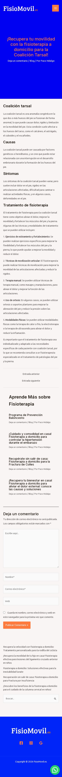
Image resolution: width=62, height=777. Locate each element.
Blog (32, 60)
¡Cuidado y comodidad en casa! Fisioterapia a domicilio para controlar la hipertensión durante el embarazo (30, 438)
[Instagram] (31, 743)
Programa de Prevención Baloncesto (25, 416)
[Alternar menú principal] (55, 8)
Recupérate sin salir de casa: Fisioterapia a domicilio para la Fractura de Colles (29, 461)
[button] (55, 770)
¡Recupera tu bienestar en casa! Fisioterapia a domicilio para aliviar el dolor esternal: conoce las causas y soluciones (30, 485)
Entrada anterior (31, 374)
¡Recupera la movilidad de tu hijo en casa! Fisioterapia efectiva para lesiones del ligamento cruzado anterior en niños (30, 659)
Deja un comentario (18, 60)
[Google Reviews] (41, 743)
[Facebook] (21, 743)
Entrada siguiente (31, 381)
